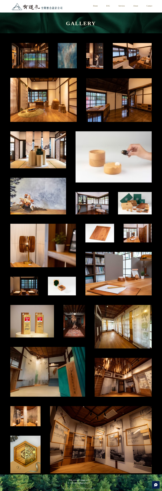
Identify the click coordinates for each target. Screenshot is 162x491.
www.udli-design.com (81, 480)
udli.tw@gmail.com (82, 482)
